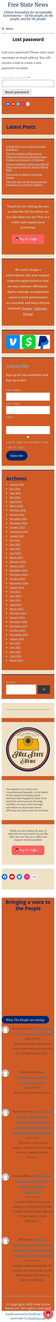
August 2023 (17, 639)
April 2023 (16, 656)
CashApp (40, 308)
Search (10, 682)
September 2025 (19, 531)
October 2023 (17, 630)
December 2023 (18, 621)
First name (13, 390)
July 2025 (15, 540)
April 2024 (16, 604)
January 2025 (17, 566)
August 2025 (17, 536)
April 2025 (16, 553)
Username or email (21, 77)
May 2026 (15, 497)
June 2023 (15, 647)
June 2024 (15, 596)
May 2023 (15, 652)
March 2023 (16, 660)
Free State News (28, 4)
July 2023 (15, 643)
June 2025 (15, 544)
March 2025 (16, 557)
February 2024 (18, 613)
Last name (13, 403)
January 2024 (17, 617)
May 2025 (15, 548)
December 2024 (18, 570)
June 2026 (15, 493)
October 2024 (17, 578)
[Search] (44, 689)
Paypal (28, 314)
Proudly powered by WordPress (23, 1314)
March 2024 (16, 609)
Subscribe (16, 456)
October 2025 (17, 527)
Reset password (17, 92)
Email (9, 417)
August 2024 (17, 587)
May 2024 (15, 600)
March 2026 (16, 506)
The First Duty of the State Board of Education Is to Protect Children (26, 183)
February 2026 (18, 510)
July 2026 (15, 489)
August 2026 (17, 484)
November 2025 (19, 523)
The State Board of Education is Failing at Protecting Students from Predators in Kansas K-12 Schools (26, 156)
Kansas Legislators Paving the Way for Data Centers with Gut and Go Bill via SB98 (27, 167)
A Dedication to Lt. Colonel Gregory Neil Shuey (26, 148)
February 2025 (18, 561)
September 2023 (19, 634)
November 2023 (19, 626)
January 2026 (17, 514)
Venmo (27, 308)
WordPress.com (36, 1318)
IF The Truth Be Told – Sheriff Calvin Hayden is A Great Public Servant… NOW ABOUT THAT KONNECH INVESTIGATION (32, 1122)
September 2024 (19, 583)
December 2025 (18, 519)
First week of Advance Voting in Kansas (24, 176)
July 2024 (15, 591)
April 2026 (16, 501)
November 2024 (19, 574)
